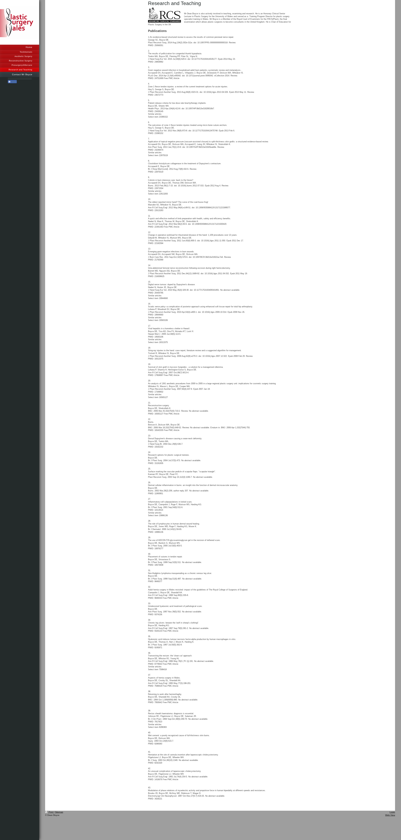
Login (392, 812)
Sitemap (59, 812)
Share (13, 82)
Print (51, 812)
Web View (390, 815)
